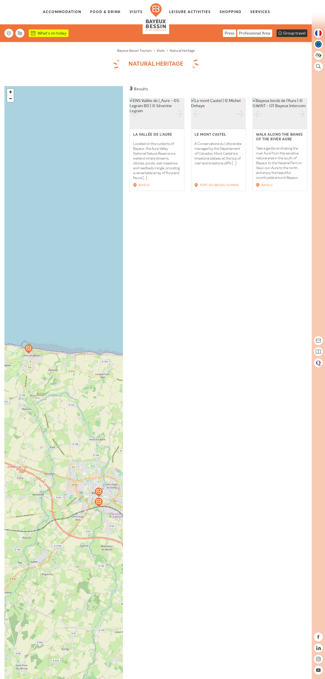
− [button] (10, 98)
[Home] (156, 17)
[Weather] (8, 33)
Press (229, 33)
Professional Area (254, 33)
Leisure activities (190, 12)
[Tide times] (19, 33)
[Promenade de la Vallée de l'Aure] (99, 492)
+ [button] (10, 92)
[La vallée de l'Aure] (99, 502)
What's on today (52, 33)
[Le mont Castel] (28, 349)
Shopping (230, 12)
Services (260, 12)
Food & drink (105, 12)
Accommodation (62, 12)
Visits (136, 12)
